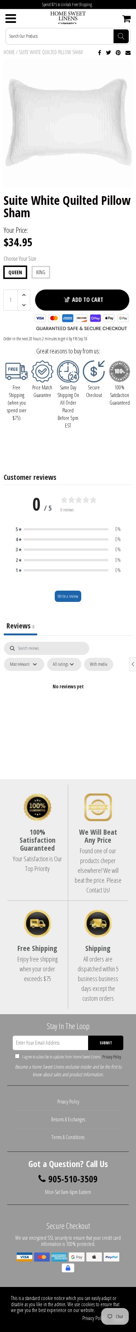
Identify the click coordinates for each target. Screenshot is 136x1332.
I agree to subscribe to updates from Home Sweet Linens (71, 1057)
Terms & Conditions (68, 1137)
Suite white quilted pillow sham (51, 52)
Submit (106, 1042)
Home (9, 52)
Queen (15, 272)
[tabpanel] (68, 703)
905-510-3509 (73, 1179)
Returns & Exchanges (68, 1119)
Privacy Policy (111, 1057)
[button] (68, 529)
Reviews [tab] (20, 626)
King (40, 272)
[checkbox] (98, 664)
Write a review (68, 596)
